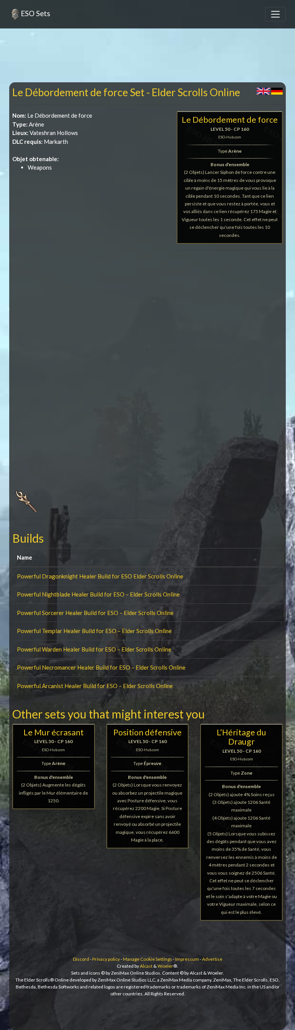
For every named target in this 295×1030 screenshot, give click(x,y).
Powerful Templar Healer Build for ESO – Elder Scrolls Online (94, 630)
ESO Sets (35, 13)
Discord (81, 959)
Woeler (165, 966)
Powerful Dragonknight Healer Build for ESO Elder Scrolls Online (100, 576)
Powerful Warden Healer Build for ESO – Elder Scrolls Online (94, 649)
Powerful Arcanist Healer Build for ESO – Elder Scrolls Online (95, 685)
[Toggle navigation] (275, 14)
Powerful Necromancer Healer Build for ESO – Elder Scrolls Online (101, 667)
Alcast (146, 966)
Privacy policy (106, 959)
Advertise (212, 959)
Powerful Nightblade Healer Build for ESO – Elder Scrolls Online (98, 594)
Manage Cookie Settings (147, 959)
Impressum (187, 959)
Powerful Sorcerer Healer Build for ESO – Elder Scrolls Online (95, 612)
